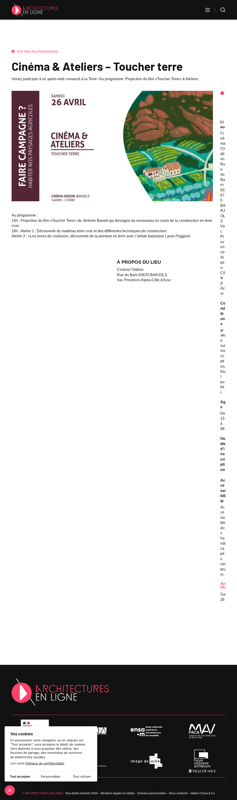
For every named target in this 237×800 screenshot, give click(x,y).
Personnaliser (51, 776)
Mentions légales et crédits (117, 793)
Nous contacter (178, 793)
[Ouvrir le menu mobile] (207, 10)
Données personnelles (151, 793)
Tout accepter (20, 776)
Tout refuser (82, 776)
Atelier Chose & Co (203, 793)
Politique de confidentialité (44, 763)
